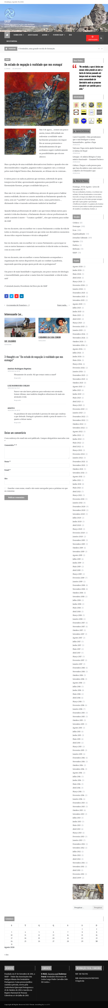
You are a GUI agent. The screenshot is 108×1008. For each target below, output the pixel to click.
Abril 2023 (77, 402)
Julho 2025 (77, 308)
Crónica (76, 223)
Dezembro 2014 (79, 758)
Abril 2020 (77, 525)
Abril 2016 (76, 698)
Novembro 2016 (79, 672)
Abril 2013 (76, 829)
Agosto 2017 (77, 638)
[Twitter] (11, 296)
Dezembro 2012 (79, 844)
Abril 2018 (77, 612)
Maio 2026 (77, 274)
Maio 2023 (77, 398)
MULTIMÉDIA (12, 41)
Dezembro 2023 (79, 375)
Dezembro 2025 (79, 293)
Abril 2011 (76, 870)
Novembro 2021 (79, 465)
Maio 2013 (77, 825)
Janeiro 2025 (78, 330)
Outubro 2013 (78, 810)
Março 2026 (77, 282)
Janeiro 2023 (78, 413)
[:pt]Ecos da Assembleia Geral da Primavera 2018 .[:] (39, 49)
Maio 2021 (77, 488)
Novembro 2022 (79, 420)
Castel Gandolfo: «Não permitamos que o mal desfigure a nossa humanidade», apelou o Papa (87, 139)
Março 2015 (77, 747)
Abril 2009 (77, 878)
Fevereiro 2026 (79, 285)
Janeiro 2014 (77, 799)
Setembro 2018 (78, 597)
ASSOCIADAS (33, 35)
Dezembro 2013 (79, 803)
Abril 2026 (77, 278)
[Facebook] (6, 296)
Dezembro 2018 (79, 585)
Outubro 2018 (78, 593)
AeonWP (47, 1004)
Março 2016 (77, 702)
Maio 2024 (77, 360)
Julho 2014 (77, 777)
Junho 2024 (77, 357)
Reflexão (76, 249)
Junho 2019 (77, 563)
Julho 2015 (77, 732)
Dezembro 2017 (79, 623)
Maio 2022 (77, 443)
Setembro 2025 (79, 300)
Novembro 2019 (79, 544)
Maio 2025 (77, 315)
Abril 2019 (77, 570)
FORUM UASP (58, 35)
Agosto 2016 (77, 683)
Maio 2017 (77, 649)
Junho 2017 (77, 645)
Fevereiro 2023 (78, 409)
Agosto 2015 (77, 728)
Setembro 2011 (78, 867)
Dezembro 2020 (79, 507)
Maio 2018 (77, 608)
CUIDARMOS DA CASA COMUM (49, 337)
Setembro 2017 (78, 634)
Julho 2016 (77, 687)
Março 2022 (77, 450)
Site (5, 479)
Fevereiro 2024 (79, 368)
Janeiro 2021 (77, 503)
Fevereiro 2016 (78, 705)
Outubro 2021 (78, 469)
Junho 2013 (77, 822)
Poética (76, 245)
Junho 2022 (77, 439)
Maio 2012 (77, 855)
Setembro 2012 (78, 848)
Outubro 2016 (78, 675)
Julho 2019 (77, 559)
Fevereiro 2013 (78, 837)
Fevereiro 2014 (78, 795)
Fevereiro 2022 (79, 454)
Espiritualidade (79, 234)
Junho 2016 (77, 690)
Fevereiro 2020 (79, 533)
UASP (7, 21)
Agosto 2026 (78, 267)
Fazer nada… (62, 305)
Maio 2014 (77, 784)
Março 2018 (77, 615)
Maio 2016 (77, 694)
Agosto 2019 (77, 555)
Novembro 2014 (79, 762)
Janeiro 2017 (77, 664)
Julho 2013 (77, 818)
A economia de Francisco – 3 (18, 305)
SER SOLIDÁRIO (10, 341)
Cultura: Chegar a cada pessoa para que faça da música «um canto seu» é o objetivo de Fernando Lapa (87, 168)
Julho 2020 (77, 518)
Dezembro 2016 (79, 668)
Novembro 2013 (79, 807)
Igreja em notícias (82, 131)
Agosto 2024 (78, 349)
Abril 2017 (76, 653)
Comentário (9, 445)
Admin (44, 35)
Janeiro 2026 (78, 289)
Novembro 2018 (79, 589)
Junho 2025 (77, 312)
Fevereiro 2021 (78, 499)
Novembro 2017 (79, 627)
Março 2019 (77, 574)
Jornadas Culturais (80, 238)
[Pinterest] (17, 296)
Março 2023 (77, 405)
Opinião (7, 59)
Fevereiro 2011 (78, 874)
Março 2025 (77, 323)
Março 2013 (77, 833)
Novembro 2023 (79, 379)
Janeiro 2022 (78, 458)
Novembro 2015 (79, 717)
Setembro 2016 (78, 679)
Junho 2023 (77, 394)
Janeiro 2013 (77, 840)
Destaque (76, 226)
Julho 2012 (77, 852)
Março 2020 (77, 529)
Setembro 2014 (78, 769)
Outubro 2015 (78, 720)
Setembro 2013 (78, 814)
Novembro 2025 (79, 297)
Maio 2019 (77, 567)
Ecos (74, 230)
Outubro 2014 (78, 765)
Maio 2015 (77, 739)
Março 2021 (77, 495)
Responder (17, 378)
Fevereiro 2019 (78, 578)
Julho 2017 (77, 642)
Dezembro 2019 (79, 540)
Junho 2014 (77, 780)
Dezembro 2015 (79, 713)
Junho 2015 (77, 735)
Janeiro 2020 (78, 537)
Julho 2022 (77, 435)
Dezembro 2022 (79, 417)
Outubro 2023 (78, 383)
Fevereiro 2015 (78, 750)
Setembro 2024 (79, 345)
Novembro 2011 (79, 863)
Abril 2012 (77, 859)
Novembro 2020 (79, 510)
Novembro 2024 (79, 338)
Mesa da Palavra (82, 180)
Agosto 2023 (77, 387)
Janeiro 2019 (77, 582)
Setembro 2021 (78, 473)
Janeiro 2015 (77, 754)
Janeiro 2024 (78, 372)
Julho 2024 (77, 353)
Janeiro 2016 (77, 709)
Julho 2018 (77, 600)
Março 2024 (77, 364)
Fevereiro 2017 (78, 660)
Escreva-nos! (53, 974)
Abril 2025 (77, 319)
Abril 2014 (76, 788)
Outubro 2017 (78, 630)
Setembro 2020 (79, 514)
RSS (70, 35)
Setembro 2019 (78, 552)
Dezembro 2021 (79, 462)
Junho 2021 (77, 484)
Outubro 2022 (78, 424)
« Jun (6, 955)
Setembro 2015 (78, 724)
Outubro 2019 (78, 548)
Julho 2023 (77, 390)
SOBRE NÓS (18, 35)
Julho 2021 (77, 480)
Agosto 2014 (77, 773)
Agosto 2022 (78, 432)
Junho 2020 (77, 522)
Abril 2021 (77, 492)
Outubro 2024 (78, 342)
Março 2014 (77, 792)
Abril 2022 (77, 447)
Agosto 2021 (77, 477)
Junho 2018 (77, 604)
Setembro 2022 (79, 428)
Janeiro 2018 (77, 619)
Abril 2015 (76, 743)
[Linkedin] (22, 296)
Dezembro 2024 (79, 334)
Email (7, 470)
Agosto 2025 (77, 304)
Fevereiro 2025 (79, 327)
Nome (7, 462)
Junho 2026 (77, 270)
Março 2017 (77, 657)
